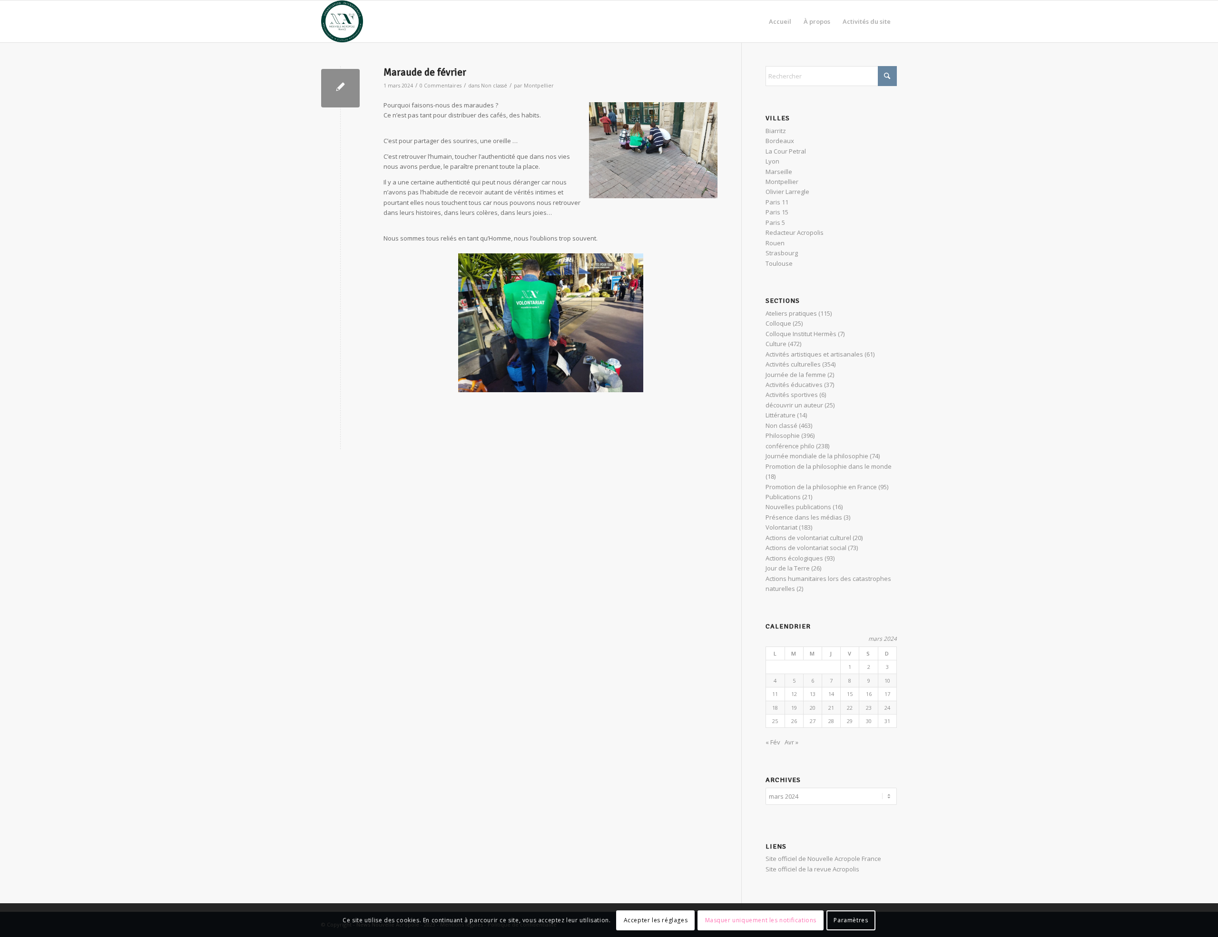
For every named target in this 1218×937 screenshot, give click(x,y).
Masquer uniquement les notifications (761, 920)
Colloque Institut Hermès (801, 333)
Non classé (494, 85)
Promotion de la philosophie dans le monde (829, 466)
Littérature (781, 415)
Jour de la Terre (788, 568)
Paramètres (851, 920)
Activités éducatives (794, 384)
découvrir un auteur (794, 405)
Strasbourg (782, 253)
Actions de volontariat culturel (808, 537)
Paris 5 (775, 222)
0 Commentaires (441, 85)
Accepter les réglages (656, 920)
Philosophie (783, 435)
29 (850, 720)
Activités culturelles (793, 364)
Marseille (779, 171)
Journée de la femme (796, 374)
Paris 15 (777, 212)
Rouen (775, 243)
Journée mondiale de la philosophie (817, 456)
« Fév (773, 742)
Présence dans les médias (804, 517)
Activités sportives (792, 394)
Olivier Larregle (787, 191)
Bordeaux (780, 140)
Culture (776, 343)
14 (831, 693)
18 (775, 707)
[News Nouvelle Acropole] (342, 21)
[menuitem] (780, 21)
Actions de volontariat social (806, 547)
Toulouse (779, 263)
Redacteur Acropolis (795, 232)
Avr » (791, 742)
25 (775, 720)
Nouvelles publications (798, 506)
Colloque (778, 323)
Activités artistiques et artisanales (814, 354)
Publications (783, 497)
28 (831, 720)
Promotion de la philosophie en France (821, 487)
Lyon (772, 161)
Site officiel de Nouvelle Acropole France (823, 858)
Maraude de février (424, 72)
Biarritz (776, 130)
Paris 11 (777, 202)
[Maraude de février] (340, 88)
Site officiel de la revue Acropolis (812, 869)
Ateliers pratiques (791, 313)
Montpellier (539, 85)
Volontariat (781, 527)
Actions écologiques (794, 558)
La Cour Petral (786, 151)
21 (831, 707)
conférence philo (790, 446)
